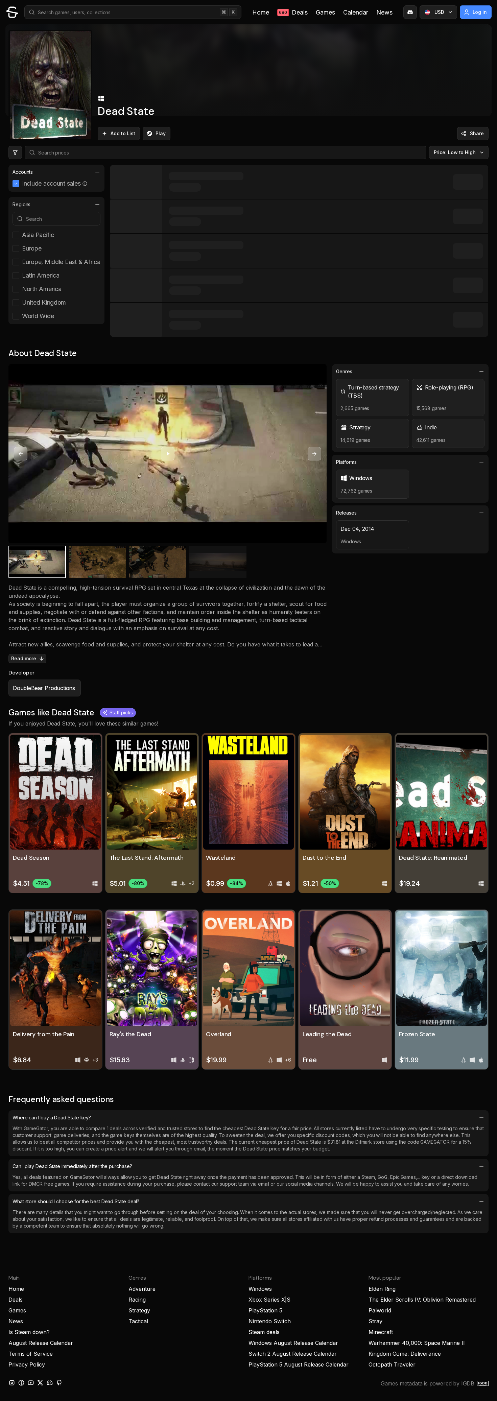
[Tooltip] (85, 184)
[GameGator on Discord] (410, 12)
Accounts (23, 172)
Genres (344, 371)
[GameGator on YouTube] (30, 1382)
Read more (23, 658)
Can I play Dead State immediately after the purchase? (72, 1166)
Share (477, 133)
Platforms (346, 462)
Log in (480, 12)
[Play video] (167, 453)
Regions (21, 204)
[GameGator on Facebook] (21, 1382)
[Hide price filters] (15, 152)
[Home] (12, 12)
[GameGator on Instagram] (11, 1382)
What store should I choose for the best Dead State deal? (76, 1201)
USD (439, 12)
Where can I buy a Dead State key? (52, 1117)
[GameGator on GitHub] (59, 1382)
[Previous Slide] (20, 453)
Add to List (123, 133)
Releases (346, 513)
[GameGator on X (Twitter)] (40, 1382)
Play (161, 133)
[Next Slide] (314, 453)
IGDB (467, 1383)
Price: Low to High (455, 152)
